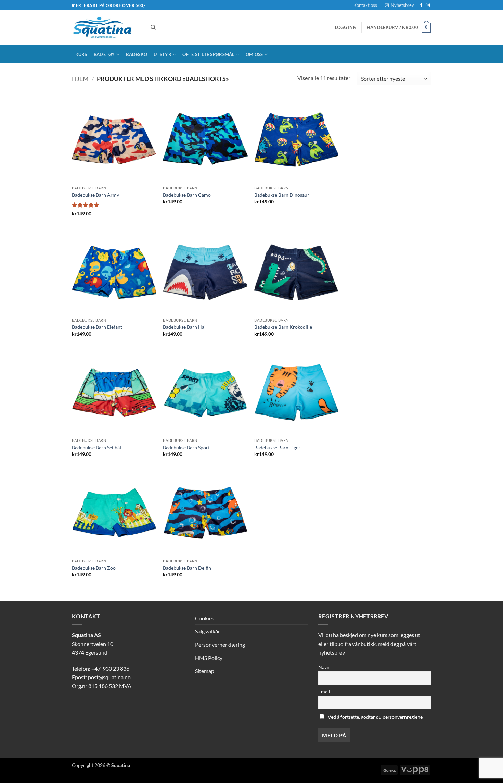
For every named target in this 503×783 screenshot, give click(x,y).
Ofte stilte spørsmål (208, 54)
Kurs (81, 54)
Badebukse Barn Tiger (277, 447)
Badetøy (104, 54)
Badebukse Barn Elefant (97, 327)
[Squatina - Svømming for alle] (106, 27)
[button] (399, 5)
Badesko (136, 54)
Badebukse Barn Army (95, 195)
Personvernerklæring (220, 644)
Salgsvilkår (207, 631)
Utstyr (162, 54)
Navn (324, 667)
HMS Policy (208, 658)
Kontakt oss (365, 5)
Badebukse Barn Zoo (94, 568)
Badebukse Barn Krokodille (283, 327)
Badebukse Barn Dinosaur (281, 195)
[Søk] (153, 27)
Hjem (80, 79)
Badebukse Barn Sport (186, 447)
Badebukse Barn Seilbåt (96, 447)
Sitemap (204, 671)
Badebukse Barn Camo (187, 195)
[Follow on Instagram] (428, 5)
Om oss (254, 54)
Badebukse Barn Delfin (187, 568)
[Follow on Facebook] (421, 5)
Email (324, 691)
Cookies (204, 618)
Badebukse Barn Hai (184, 327)
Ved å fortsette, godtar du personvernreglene (375, 717)
